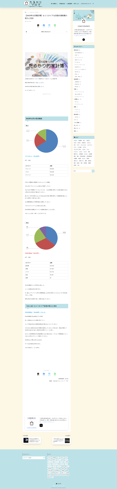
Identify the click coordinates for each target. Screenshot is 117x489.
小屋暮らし (55, 3)
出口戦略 (59, 468)
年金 (76, 74)
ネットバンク (78, 57)
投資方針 (78, 84)
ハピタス (83, 149)
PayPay (79, 142)
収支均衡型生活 (79, 52)
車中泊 (77, 117)
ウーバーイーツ (79, 91)
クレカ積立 (79, 147)
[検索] (93, 171)
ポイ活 (77, 62)
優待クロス (78, 59)
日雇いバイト (81, 160)
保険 (89, 151)
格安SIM (77, 67)
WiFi (63, 459)
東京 (76, 131)
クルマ (77, 109)
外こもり (77, 3)
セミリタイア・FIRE (63, 381)
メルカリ (80, 151)
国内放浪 (77, 114)
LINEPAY (88, 140)
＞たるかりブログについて (48, 422)
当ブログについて (86, 3)
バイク (77, 111)
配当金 (77, 86)
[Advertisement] (46, 42)
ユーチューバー (79, 96)
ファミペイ (76, 151)
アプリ (66, 459)
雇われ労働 (78, 94)
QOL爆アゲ (84, 142)
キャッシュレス (50, 461)
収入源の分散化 (82, 156)
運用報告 (78, 81)
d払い (84, 140)
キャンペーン (57, 461)
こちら (39, 82)
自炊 (76, 55)
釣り (78, 165)
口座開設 (75, 158)
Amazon (75, 140)
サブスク (84, 147)
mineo (75, 142)
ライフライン (78, 104)
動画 (77, 156)
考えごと (77, 128)
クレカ (75, 147)
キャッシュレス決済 (80, 69)
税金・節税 (78, 76)
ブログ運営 (77, 122)
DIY (76, 101)
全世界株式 (49, 468)
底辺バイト (76, 160)
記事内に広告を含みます (46, 31)
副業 (74, 156)
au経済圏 (79, 140)
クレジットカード (79, 64)
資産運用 (70, 3)
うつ (76, 119)
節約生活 (63, 3)
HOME (59, 483)
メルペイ (85, 151)
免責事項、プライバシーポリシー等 (58, 485)
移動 (76, 106)
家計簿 (66, 378)
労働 (76, 89)
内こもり (54, 468)
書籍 (86, 160)
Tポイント (89, 142)
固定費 (79, 158)
